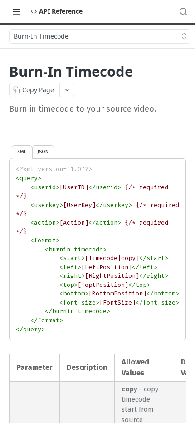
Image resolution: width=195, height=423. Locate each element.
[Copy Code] (174, 166)
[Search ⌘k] (183, 11)
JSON (43, 151)
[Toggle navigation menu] (16, 11)
